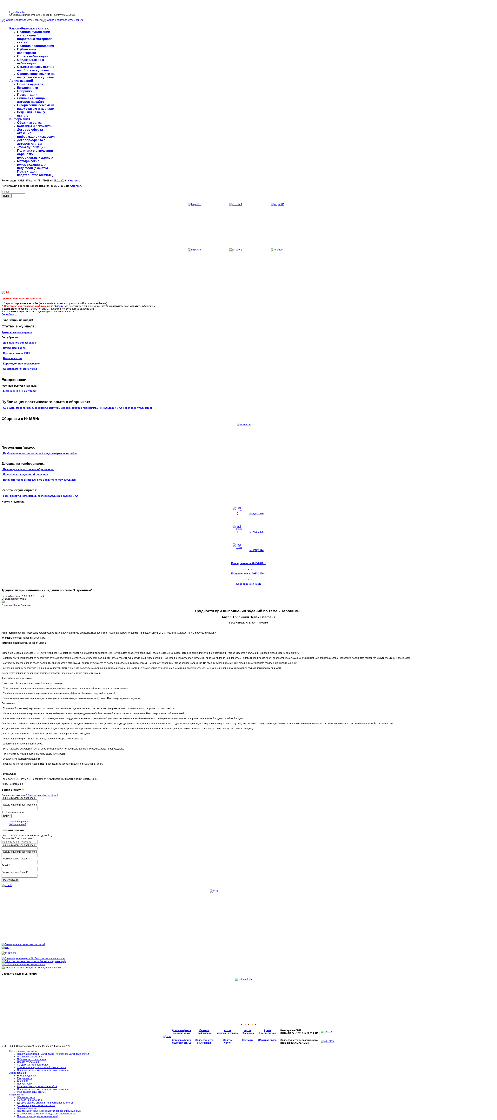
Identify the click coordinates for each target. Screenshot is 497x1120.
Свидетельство (204, 1040)
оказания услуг (181, 1033)
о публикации (204, 1042)
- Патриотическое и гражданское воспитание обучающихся (39, 479)
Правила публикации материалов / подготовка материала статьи (34, 37)
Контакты (247, 1040)
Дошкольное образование (19, 342)
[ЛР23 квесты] (34, 961)
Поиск (6, 195)
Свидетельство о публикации (30, 61)
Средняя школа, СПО (16, 353)
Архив (227, 1030)
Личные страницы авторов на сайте (31, 100)
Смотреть (74, 180)
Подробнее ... (9, 314)
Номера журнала (30, 84)
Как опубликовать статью (29, 28)
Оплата (227, 1040)
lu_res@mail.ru (17, 12)
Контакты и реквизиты (34, 126)
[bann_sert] (5, 947)
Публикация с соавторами (27, 51)
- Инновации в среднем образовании (25, 474)
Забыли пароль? (18, 821)
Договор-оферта (181, 1030)
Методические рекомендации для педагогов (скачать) (32, 164)
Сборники (25, 91)
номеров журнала (227, 1033)
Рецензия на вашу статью (31, 1092)
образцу (58, 306)
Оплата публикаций (32, 56)
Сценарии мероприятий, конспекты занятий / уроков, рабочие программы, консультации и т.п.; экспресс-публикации (77, 407)
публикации (204, 1033)
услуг (227, 1042)
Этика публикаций (31, 147)
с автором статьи (181, 1042)
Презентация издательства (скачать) (35, 173)
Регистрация (10, 879)
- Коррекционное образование (21, 363)
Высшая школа (12, 358)
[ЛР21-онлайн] (33, 958)
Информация (19, 119)
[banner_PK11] (32, 967)
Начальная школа (14, 347)
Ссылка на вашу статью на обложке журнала (35, 68)
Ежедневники (27, 87)
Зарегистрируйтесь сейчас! (43, 795)
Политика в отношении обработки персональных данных (49, 1111)
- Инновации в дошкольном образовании (28, 469)
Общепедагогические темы (20, 368)
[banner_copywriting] (23, 944)
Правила (204, 1030)
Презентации (27, 94)
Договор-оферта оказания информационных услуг (45, 1102)
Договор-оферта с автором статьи (31, 141)
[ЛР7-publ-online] (23, 964)
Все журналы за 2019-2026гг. (248, 563)
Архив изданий (21, 80)
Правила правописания (35, 45)
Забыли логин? (17, 824)
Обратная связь (29, 122)
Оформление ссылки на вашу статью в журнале (36, 75)
